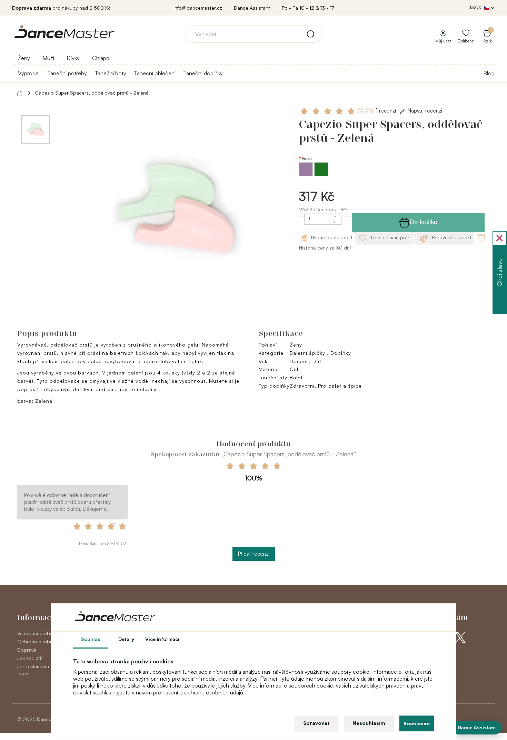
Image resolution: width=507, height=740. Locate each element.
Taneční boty (110, 73)
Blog (489, 73)
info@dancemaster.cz (197, 8)
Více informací (162, 639)
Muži (48, 58)
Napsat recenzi (425, 110)
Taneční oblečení (155, 73)
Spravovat (316, 723)
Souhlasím (417, 723)
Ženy (24, 58)
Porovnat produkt (450, 237)
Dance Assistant (252, 8)
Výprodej (29, 73)
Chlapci (101, 58)
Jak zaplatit (30, 658)
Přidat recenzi (253, 554)
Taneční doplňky (203, 73)
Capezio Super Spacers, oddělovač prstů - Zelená (92, 93)
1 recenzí (377, 110)
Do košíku (423, 221)
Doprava (27, 650)
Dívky (73, 58)
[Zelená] (321, 174)
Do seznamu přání (390, 237)
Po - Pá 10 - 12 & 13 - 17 (308, 8)
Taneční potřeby (67, 73)
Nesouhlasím (368, 723)
